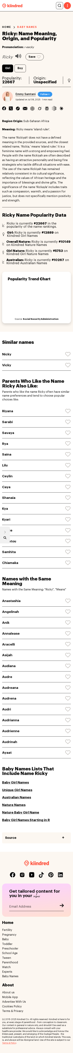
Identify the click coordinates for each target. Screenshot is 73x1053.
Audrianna (10, 720)
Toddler (7, 944)
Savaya (8, 432)
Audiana (9, 666)
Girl (7, 68)
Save (32, 56)
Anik (5, 622)
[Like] (68, 354)
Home (6, 27)
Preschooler (10, 948)
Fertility (7, 930)
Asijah (7, 655)
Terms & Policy (9, 1043)
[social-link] (12, 874)
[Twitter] (11, 108)
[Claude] (61, 108)
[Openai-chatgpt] (32, 108)
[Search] (59, 5)
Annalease (11, 633)
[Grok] (39, 108)
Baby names (27, 27)
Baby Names (10, 976)
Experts (7, 971)
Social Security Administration (40, 319)
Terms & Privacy (12, 1011)
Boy (20, 68)
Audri (6, 709)
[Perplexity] (47, 108)
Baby (5, 939)
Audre (7, 676)
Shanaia (8, 497)
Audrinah (9, 742)
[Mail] (25, 108)
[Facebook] (4, 108)
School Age (10, 953)
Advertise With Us (14, 1001)
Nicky (6, 354)
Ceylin (7, 476)
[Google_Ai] (54, 108)
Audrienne (10, 731)
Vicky (6, 365)
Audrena (9, 698)
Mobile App (10, 997)
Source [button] (10, 837)
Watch (6, 967)
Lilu (5, 465)
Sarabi (7, 422)
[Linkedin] (18, 108)
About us (8, 992)
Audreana (10, 687)
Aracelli (8, 644)
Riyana (7, 411)
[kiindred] (12, 5)
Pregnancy (9, 934)
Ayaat (7, 752)
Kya (5, 508)
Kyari (6, 519)
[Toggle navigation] (67, 5)
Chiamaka (10, 562)
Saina (6, 454)
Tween (6, 958)
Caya (6, 487)
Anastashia (11, 601)
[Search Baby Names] (5, 538)
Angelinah (10, 611)
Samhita (9, 552)
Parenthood (10, 962)
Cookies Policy (12, 1006)
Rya (5, 443)
